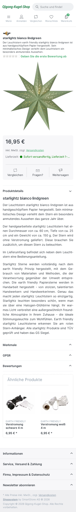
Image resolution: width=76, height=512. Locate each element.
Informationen (13, 453)
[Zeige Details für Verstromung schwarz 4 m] (20, 402)
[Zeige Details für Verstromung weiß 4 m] (55, 402)
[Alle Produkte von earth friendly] (7, 33)
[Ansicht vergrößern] (38, 96)
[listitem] (38, 96)
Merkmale (10, 345)
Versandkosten (35, 150)
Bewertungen (12, 366)
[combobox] (53, 7)
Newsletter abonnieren (19, 485)
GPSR (7, 355)
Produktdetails (13, 191)
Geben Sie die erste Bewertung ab (43, 56)
